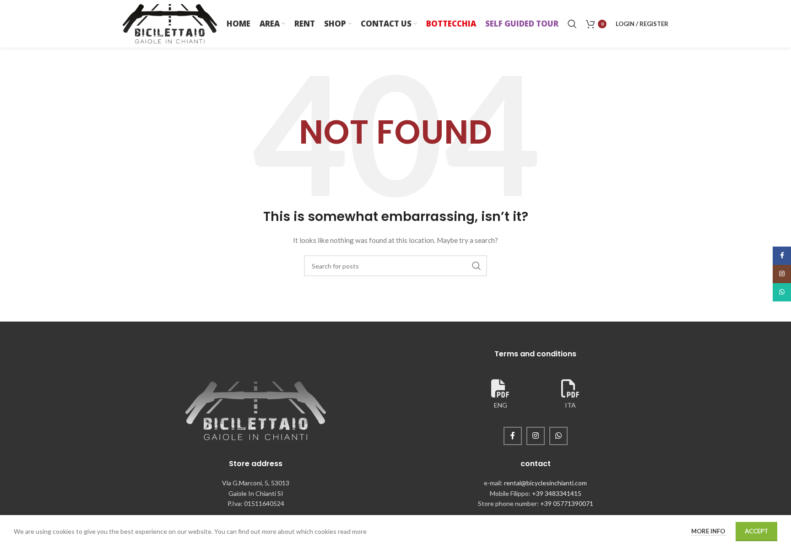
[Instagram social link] (535, 436)
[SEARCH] (476, 265)
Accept (756, 531)
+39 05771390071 (566, 503)
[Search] (572, 24)
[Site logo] (170, 23)
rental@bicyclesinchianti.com (545, 483)
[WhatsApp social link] (558, 436)
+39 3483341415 (556, 493)
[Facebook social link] (513, 436)
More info (708, 531)
